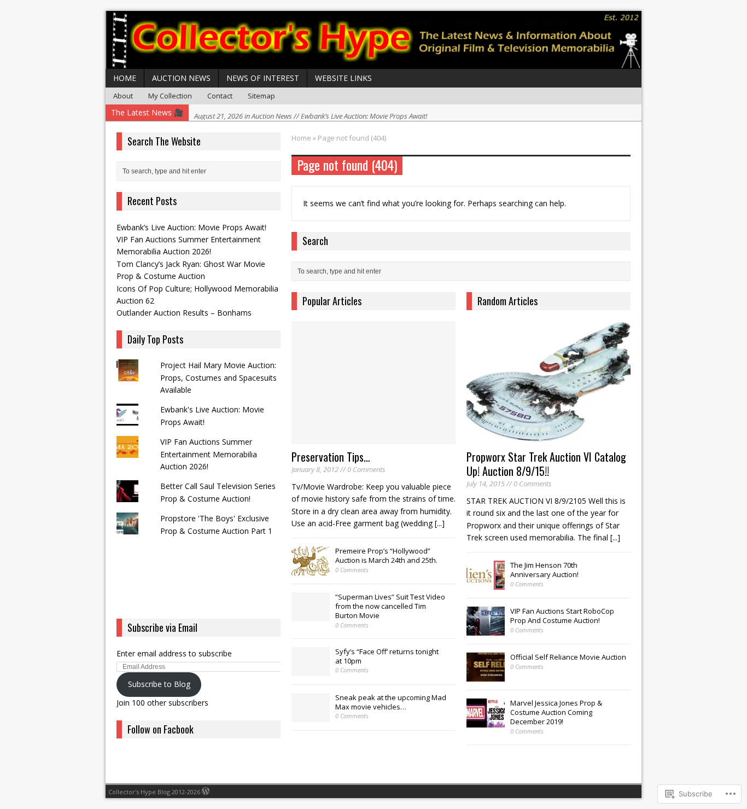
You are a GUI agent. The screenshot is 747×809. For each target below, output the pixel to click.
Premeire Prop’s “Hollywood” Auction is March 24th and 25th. (386, 555)
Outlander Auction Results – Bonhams (184, 312)
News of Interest (262, 78)
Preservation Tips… (330, 457)
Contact (219, 96)
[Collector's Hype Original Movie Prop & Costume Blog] (373, 40)
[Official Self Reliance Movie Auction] (485, 676)
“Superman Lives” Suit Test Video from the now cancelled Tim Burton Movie (390, 606)
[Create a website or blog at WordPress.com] (205, 792)
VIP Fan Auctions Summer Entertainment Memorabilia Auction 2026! (208, 454)
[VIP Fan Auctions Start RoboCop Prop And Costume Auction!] (485, 630)
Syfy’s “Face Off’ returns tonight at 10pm (387, 656)
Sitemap (261, 96)
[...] (440, 523)
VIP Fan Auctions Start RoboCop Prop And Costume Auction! (562, 615)
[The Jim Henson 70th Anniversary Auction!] (485, 584)
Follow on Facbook (160, 729)
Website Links (343, 78)
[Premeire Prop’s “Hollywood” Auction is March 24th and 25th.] (310, 570)
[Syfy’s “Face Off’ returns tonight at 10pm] (310, 670)
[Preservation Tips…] (373, 438)
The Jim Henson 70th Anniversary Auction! (544, 569)
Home (124, 78)
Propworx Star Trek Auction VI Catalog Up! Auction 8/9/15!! (546, 464)
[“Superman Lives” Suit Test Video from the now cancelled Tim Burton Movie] (310, 616)
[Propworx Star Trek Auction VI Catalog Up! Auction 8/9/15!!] (548, 438)
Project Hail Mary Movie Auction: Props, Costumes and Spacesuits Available (218, 377)
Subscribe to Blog (159, 684)
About (123, 96)
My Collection (170, 96)
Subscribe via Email (162, 627)
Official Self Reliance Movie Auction (568, 657)
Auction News (181, 78)
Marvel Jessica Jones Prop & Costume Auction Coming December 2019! (556, 712)
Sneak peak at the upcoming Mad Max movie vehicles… (390, 702)
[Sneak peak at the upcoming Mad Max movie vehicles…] (310, 716)
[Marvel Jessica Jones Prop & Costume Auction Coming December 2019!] (485, 722)
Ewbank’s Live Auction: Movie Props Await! (191, 227)
